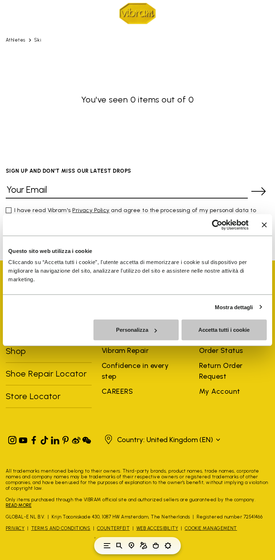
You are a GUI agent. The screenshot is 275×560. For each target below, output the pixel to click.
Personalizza (132, 330)
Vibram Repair (125, 350)
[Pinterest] (65, 438)
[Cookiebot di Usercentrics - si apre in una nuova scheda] (217, 224)
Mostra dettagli (234, 307)
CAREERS (117, 391)
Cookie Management (211, 528)
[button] (161, 439)
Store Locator (33, 396)
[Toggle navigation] (107, 545)
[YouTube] (23, 438)
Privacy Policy (91, 210)
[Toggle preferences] (168, 545)
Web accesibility (157, 528)
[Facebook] (33, 438)
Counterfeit (113, 528)
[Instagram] (12, 438)
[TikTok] (44, 438)
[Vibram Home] (137, 13)
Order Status (221, 350)
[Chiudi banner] (264, 224)
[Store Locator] (131, 545)
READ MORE (19, 505)
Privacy (15, 528)
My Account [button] (219, 391)
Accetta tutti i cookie (224, 330)
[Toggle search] (119, 545)
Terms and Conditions (61, 528)
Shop (16, 351)
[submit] (258, 191)
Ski (37, 40)
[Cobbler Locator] (143, 545)
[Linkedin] (55, 438)
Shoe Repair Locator (46, 373)
